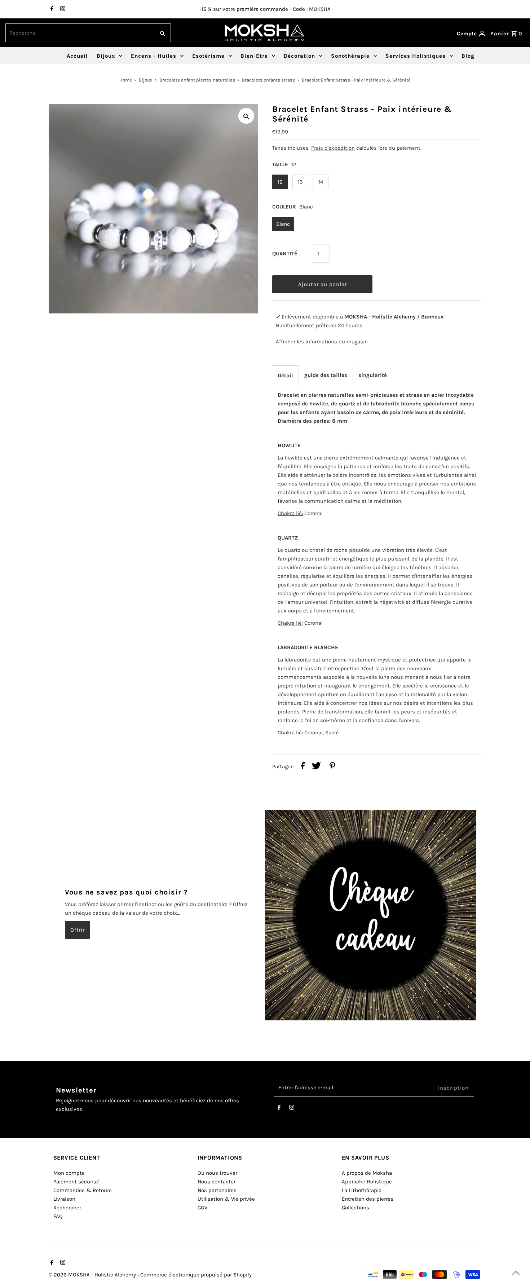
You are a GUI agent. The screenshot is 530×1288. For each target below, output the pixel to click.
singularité (372, 375)
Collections (355, 1207)
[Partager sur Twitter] (316, 767)
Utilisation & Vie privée (226, 1199)
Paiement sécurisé (76, 1181)
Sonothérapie (350, 56)
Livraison (64, 1199)
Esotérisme (208, 56)
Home (125, 80)
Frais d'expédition (333, 148)
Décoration (299, 56)
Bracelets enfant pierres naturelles (197, 80)
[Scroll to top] (515, 1273)
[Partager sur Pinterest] (332, 767)
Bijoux (106, 56)
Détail (285, 375)
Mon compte (69, 1173)
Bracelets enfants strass (268, 80)
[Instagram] (61, 9)
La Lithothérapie (361, 1190)
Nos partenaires (217, 1190)
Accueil (77, 56)
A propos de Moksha (367, 1173)
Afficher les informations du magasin (322, 341)
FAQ (58, 1216)
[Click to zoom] (246, 116)
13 (300, 182)
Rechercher (67, 1207)
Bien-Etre (254, 56)
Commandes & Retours (82, 1190)
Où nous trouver (217, 1173)
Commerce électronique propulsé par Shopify (196, 1274)
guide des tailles (325, 375)
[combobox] (79, 33)
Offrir (77, 930)
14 (320, 182)
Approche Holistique (367, 1181)
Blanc (283, 224)
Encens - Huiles (153, 56)
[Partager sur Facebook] (303, 767)
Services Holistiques (415, 56)
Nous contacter (216, 1181)
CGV (202, 1207)
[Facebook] (51, 9)
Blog (467, 56)
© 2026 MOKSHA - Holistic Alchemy (93, 1274)
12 (280, 182)
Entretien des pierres (367, 1199)
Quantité (284, 253)
